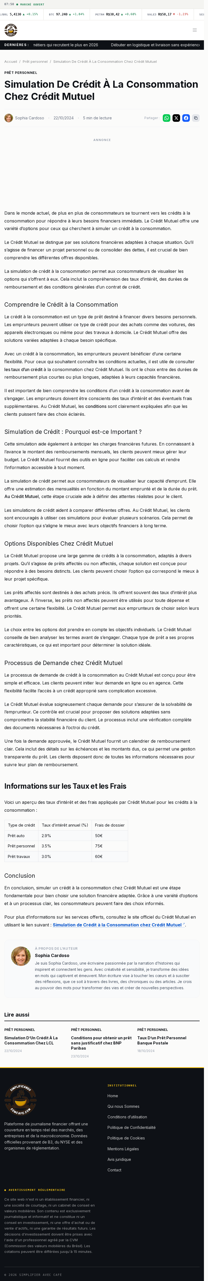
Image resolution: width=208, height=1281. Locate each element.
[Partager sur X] (176, 118)
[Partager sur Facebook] (186, 118)
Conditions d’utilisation (127, 1117)
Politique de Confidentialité (132, 1127)
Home (113, 1095)
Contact (114, 1170)
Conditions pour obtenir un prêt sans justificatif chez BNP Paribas (101, 1043)
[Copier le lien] (196, 118)
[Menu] (195, 30)
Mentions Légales (123, 1148)
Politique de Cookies (126, 1138)
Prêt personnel (35, 61)
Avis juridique (119, 1159)
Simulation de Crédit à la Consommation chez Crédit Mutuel (117, 925)
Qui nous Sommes (123, 1106)
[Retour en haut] (192, 1273)
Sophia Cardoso (29, 118)
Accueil (10, 61)
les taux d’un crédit (24, 369)
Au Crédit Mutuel (21, 496)
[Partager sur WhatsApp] (166, 118)
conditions (95, 406)
